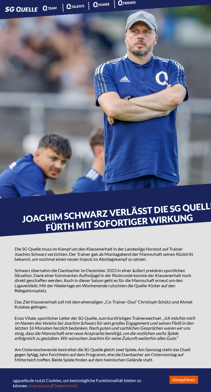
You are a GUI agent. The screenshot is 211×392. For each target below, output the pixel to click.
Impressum (39, 385)
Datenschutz (65, 385)
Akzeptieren (183, 379)
